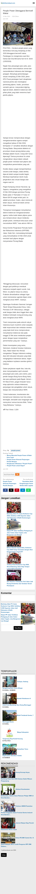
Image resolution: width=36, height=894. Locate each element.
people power (15, 450)
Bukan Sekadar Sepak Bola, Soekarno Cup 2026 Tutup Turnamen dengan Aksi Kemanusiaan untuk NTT (20, 549)
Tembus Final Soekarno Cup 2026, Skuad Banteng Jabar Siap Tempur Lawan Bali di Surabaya (18, 566)
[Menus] (33, 3)
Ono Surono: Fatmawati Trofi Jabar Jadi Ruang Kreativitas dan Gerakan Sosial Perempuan (20, 583)
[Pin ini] (16, 490)
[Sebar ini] (5, 490)
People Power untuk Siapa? (16, 465)
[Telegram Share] (22, 490)
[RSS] (17, 474)
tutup (4, 855)
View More (18, 628)
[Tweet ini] (11, 490)
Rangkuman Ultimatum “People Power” (19, 463)
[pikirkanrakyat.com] (8, 3)
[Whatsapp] (28, 490)
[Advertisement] (18, 117)
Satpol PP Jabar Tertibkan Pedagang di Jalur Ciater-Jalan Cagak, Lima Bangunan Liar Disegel (19, 533)
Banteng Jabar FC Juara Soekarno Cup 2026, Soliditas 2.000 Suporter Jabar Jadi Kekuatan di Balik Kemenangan (19, 516)
